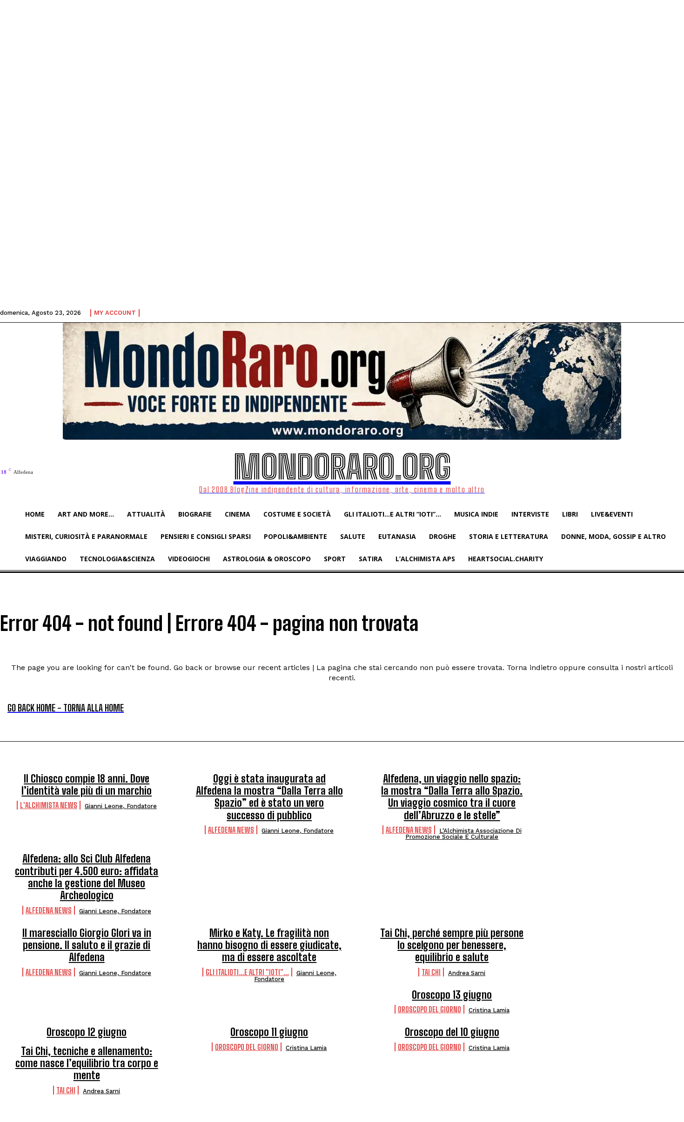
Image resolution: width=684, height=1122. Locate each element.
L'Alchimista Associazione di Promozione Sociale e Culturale (463, 833)
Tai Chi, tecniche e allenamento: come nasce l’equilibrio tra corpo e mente (86, 1063)
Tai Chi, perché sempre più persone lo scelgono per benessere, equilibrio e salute (451, 945)
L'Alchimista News (48, 805)
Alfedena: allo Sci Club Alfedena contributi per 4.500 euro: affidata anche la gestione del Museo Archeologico (86, 877)
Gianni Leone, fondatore (121, 806)
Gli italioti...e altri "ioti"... (247, 972)
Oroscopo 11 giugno (269, 1032)
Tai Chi (431, 972)
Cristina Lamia (489, 1010)
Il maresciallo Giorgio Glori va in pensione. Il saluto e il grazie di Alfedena (86, 945)
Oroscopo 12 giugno (87, 1032)
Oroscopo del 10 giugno (452, 1032)
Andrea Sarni (466, 972)
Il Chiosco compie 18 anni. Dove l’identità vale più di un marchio (86, 784)
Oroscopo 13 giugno (452, 995)
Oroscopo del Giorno (429, 1009)
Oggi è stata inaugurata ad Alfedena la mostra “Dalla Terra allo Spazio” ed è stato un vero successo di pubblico (269, 797)
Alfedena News (231, 829)
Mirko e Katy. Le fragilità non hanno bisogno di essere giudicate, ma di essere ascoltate (269, 945)
